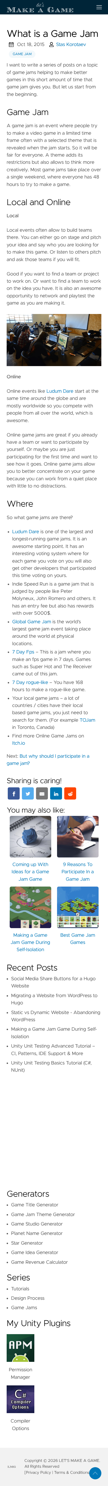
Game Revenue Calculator (39, 1262)
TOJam (87, 720)
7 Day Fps (23, 652)
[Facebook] (14, 793)
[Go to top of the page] (95, 1473)
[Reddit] (70, 793)
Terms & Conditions (71, 1473)
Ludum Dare (60, 391)
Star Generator (27, 1243)
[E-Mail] (42, 793)
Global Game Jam (31, 621)
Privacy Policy (38, 1473)
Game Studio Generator (37, 1224)
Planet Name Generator (37, 1233)
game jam (22, 54)
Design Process (28, 1298)
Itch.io (18, 743)
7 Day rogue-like (30, 682)
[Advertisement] (54, 1129)
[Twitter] (28, 793)
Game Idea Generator (34, 1252)
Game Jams (24, 1307)
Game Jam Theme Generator (43, 1214)
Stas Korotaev (71, 44)
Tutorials (20, 1288)
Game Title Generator (34, 1204)
